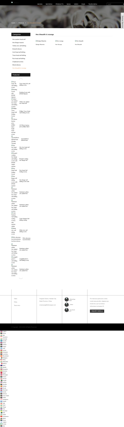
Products (59, 4)
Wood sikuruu (16, 65)
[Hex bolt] (84, 41)
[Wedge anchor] (45, 41)
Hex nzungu (58, 44)
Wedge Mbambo (40, 44)
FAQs (83, 4)
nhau (69, 4)
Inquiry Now (96, 311)
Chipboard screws (17, 61)
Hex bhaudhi (78, 44)
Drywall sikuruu (17, 49)
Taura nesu (92, 4)
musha (39, 4)
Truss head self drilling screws (19, 56)
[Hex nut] (64, 41)
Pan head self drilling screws (18, 59)
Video (76, 4)
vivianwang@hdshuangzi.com (47, 305)
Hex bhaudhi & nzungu (34, 23)
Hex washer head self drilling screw (18, 40)
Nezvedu (49, 4)
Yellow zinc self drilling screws (19, 46)
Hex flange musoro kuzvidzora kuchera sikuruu (18, 43)
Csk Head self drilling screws (18, 52)
